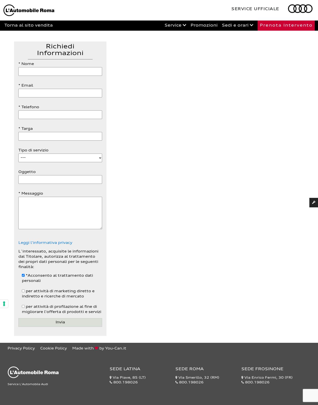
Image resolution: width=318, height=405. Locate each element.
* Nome (26, 64)
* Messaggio (30, 193)
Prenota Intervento (286, 25)
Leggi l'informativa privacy (45, 243)
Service (174, 25)
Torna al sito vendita (28, 25)
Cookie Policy (53, 348)
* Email (25, 85)
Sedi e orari (236, 25)
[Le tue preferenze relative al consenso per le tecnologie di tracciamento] (4, 304)
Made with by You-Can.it (99, 348)
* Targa (25, 129)
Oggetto (27, 172)
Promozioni (204, 25)
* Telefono (28, 107)
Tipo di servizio (33, 150)
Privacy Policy (21, 348)
